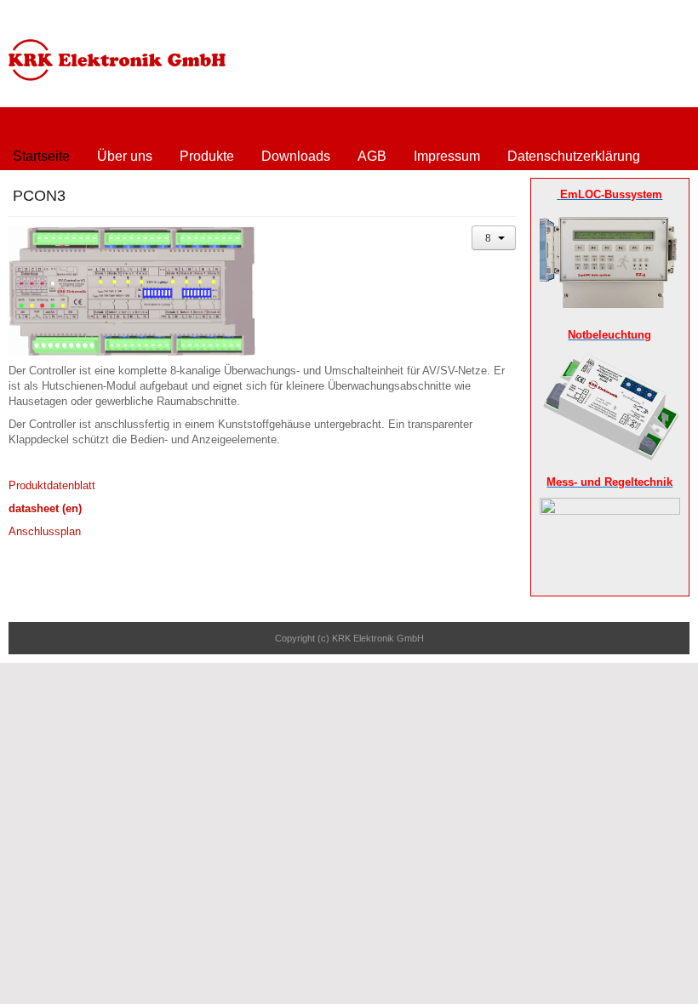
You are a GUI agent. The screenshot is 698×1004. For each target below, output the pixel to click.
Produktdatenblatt (52, 485)
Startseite (41, 156)
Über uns (124, 156)
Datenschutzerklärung (573, 156)
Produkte (207, 156)
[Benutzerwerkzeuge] (494, 237)
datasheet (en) (45, 508)
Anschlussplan (45, 531)
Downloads (295, 156)
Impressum (447, 156)
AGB (372, 156)
